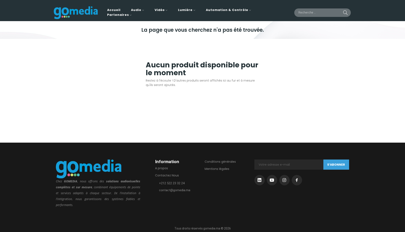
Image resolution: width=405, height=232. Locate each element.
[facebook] (297, 180)
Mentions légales (217, 169)
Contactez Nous (167, 175)
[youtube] (272, 180)
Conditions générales (220, 162)
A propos (161, 168)
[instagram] (284, 180)
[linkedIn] (259, 180)
